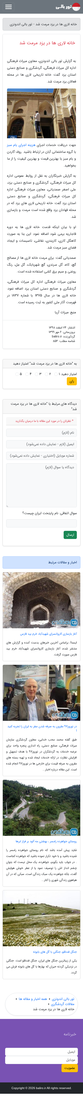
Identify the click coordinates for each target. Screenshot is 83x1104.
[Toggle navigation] (8, 7)
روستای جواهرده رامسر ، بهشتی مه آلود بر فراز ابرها (46, 841)
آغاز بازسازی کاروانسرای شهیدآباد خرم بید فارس (48, 634)
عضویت (69, 1068)
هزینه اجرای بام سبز (21, 145)
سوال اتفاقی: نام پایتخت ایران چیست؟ (49, 513)
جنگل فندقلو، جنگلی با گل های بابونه (55, 952)
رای (72, 381)
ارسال (70, 534)
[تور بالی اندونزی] (68, 7)
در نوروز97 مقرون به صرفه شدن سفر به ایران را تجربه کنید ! (42, 728)
